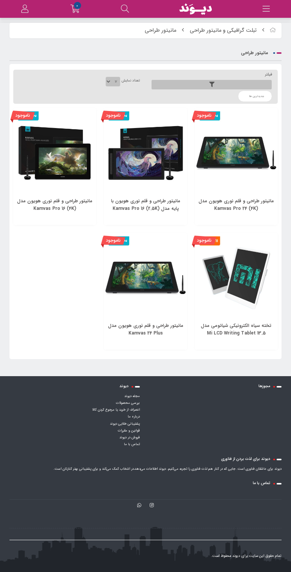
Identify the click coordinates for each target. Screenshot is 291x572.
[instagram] (151, 506)
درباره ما (134, 416)
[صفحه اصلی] (273, 30)
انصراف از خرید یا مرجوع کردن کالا (116, 410)
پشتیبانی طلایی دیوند (125, 424)
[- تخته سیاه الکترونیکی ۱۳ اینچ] (236, 277)
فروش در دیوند (129, 437)
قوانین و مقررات (129, 430)
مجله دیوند (132, 396)
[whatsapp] (139, 506)
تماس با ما (132, 444)
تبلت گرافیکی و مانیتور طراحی (223, 30)
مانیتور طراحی (160, 30)
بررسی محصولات (128, 403)
